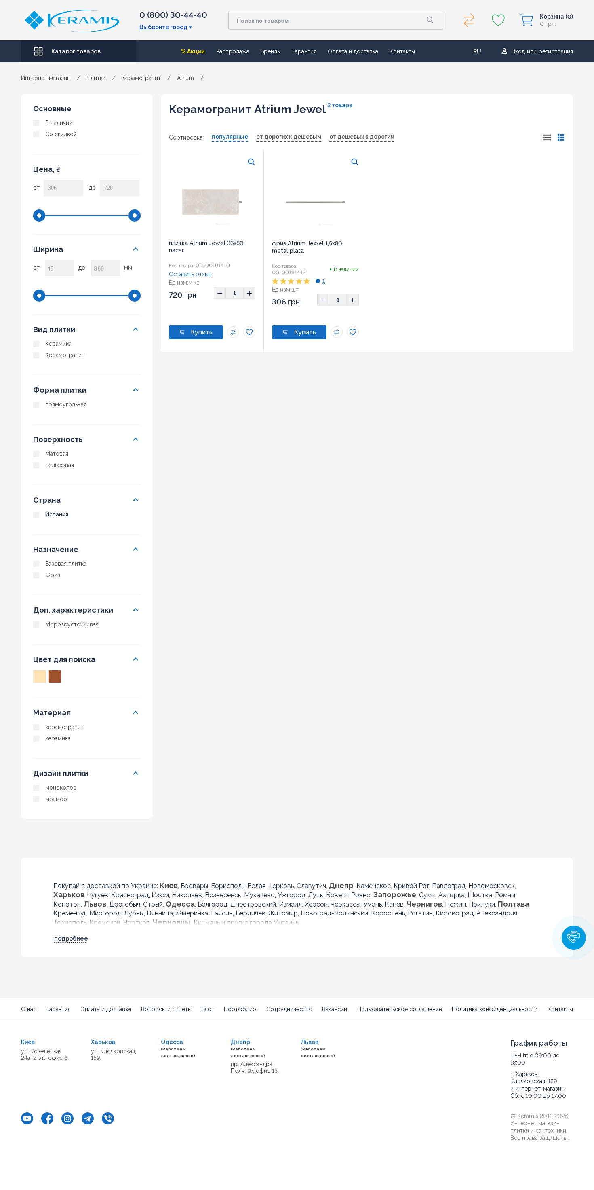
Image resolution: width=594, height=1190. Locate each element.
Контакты (402, 51)
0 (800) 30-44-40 (173, 15)
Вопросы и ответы (166, 1009)
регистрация (556, 51)
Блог (207, 1009)
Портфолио (240, 1009)
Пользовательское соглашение (399, 1009)
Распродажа (232, 51)
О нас (28, 1009)
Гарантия (304, 51)
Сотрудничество (289, 1009)
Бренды (271, 51)
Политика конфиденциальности (494, 1009)
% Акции (193, 51)
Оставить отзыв (190, 274)
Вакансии (334, 1009)
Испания (56, 514)
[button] (574, 938)
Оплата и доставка (353, 51)
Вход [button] (518, 51)
